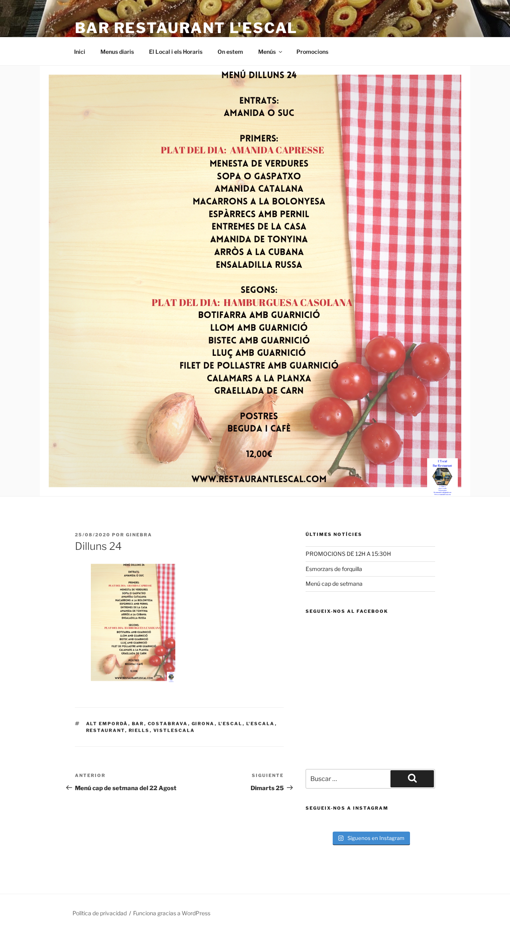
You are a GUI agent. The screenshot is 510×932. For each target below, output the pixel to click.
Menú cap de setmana (334, 583)
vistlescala (174, 730)
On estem (230, 51)
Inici (79, 51)
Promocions (312, 51)
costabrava (168, 723)
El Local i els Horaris (175, 51)
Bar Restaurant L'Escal (186, 28)
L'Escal (230, 723)
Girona (203, 723)
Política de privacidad (100, 913)
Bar (138, 723)
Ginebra (139, 535)
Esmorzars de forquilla (334, 568)
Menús (267, 51)
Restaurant (105, 730)
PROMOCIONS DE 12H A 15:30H (348, 553)
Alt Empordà (107, 723)
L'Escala (260, 723)
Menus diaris (117, 51)
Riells (139, 730)
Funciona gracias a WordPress (171, 913)
